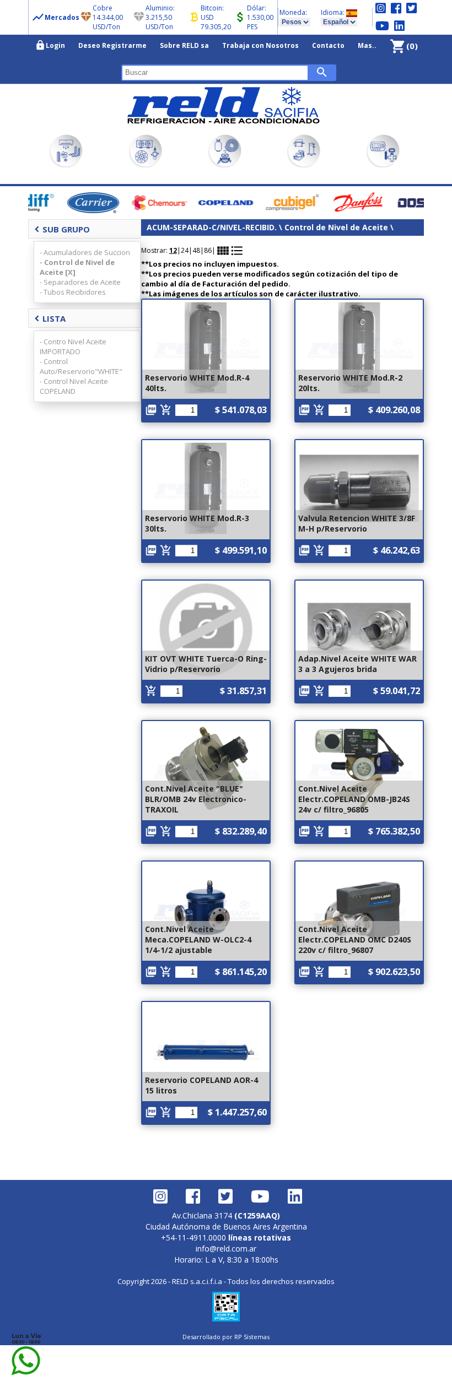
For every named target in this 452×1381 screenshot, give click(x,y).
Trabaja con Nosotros (260, 45)
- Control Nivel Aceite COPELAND (74, 386)
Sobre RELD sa (184, 45)
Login (50, 45)
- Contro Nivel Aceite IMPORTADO (73, 346)
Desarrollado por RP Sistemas (226, 1337)
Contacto (328, 45)
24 (185, 250)
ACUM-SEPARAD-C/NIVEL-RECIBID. (212, 227)
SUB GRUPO (62, 229)
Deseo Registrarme (112, 45)
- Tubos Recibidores (73, 292)
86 (208, 250)
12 (173, 250)
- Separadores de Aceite (80, 282)
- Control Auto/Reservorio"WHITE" (81, 366)
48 (196, 250)
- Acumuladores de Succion (85, 252)
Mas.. (367, 45)
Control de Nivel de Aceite (337, 227)
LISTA (50, 318)
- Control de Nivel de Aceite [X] (77, 267)
